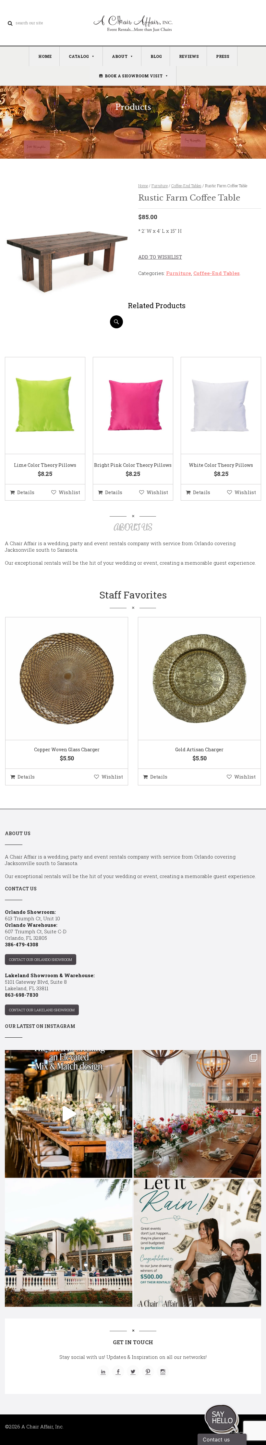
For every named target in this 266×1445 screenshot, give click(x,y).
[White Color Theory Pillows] (212, 406)
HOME (45, 56)
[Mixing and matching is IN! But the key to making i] (68, 1114)
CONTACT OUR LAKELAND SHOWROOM (42, 1009)
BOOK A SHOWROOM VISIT (134, 75)
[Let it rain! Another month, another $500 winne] (197, 1243)
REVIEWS (189, 56)
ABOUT (119, 56)
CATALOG (79, 56)
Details (25, 492)
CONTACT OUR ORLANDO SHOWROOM (40, 959)
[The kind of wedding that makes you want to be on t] (68, 1243)
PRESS (222, 56)
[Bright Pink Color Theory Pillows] (124, 406)
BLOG (156, 56)
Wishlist (69, 492)
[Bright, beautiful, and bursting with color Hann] (197, 1114)
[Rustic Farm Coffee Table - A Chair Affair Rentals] (66, 326)
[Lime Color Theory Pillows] (36, 406)
